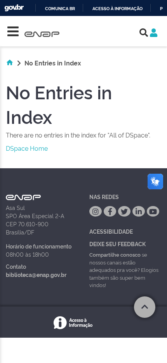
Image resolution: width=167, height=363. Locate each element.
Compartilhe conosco (115, 254)
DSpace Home (27, 148)
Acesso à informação (117, 8)
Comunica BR (60, 8)
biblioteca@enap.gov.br (36, 274)
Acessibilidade (111, 231)
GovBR (14, 8)
